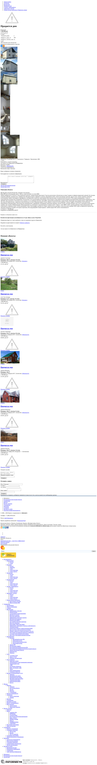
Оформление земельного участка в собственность (22, 625)
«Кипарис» (25, 261)
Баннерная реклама (12, 747)
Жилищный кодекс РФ (19, 639)
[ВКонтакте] (1, 46)
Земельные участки (9, 8)
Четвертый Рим (21, 520)
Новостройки (7, 1)
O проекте (6, 507)
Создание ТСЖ (14, 655)
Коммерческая (8, 6)
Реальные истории (11, 701)
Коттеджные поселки (15, 601)
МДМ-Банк (13, 713)
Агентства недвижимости (13, 739)
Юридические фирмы (12, 741)
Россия (11, 689)
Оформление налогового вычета (18, 617)
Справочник (7, 501)
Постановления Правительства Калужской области (23, 648)
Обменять (12, 567)
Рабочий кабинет (5, 542)
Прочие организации (12, 745)
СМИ (11, 665)
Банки (8, 711)
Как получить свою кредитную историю (20, 629)
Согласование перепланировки (18, 613)
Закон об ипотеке (11, 726)
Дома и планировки (12, 606)
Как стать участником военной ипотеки (20, 635)
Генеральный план (14, 663)
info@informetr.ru (8, 518)
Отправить (3, 184)
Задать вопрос (13, 705)
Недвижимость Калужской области (13, 499)
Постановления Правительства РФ (19, 647)
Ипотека (12, 690)
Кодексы (12, 638)
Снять (11, 568)
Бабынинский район (15, 681)
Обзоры (12, 697)
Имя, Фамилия (4, 484)
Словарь (9, 608)
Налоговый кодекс (17, 643)
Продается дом (7, 255)
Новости (9, 685)
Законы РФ (12, 644)
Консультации (10, 704)
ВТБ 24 (11, 720)
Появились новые (22, 10)
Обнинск (3, 536)
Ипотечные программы (13, 724)
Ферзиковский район (15, 676)
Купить (11, 562)
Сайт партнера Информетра (14, 751)
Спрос (11, 563)
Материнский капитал (15, 619)
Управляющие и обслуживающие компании (21, 662)
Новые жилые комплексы (10, 10)
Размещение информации (13, 749)
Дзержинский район (15, 680)
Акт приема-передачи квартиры (18, 621)
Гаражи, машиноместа (10, 7)
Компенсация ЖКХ (15, 620)
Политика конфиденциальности (12, 510)
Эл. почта (3, 487)
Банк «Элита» (13, 718)
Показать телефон (5, 164)
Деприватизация (14, 627)
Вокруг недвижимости (12, 703)
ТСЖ (8, 654)
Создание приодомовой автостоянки (19, 634)
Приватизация (13, 612)
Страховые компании (12, 730)
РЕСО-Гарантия (14, 734)
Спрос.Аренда (13, 571)
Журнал (6, 502)
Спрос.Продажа (14, 570)
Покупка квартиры (15, 623)
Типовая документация (16, 658)
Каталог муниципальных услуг (15, 673)
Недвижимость (7, 559)
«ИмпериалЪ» (10, 166)
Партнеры (6, 506)
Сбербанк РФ (13, 712)
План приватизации (15, 670)
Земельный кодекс (17, 640)
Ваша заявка (4, 490)
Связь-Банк (13, 723)
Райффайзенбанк (14, 722)
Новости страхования (12, 728)
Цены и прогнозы (14, 696)
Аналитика (9, 695)
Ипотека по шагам (14, 615)
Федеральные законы (15, 646)
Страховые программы (12, 735)
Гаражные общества (15, 671)
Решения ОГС (13, 651)
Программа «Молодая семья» (17, 624)
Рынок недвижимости (12, 693)
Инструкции (10, 609)
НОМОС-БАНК (14, 719)
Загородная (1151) (5, 186)
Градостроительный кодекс (20, 642)
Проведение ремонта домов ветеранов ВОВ (21, 628)
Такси (11, 669)
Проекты (12, 653)
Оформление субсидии (16, 611)
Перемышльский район (16, 677)
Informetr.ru (6, 754)
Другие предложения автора (8, 185)
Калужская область (15, 688)
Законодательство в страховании (15, 737)
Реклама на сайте (8, 509)
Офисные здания (14, 661)
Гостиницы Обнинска (15, 666)
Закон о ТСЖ (13, 657)
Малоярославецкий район (16, 678)
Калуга (11, 682)
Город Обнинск (11, 659)
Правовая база (10, 636)
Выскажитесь (4, 182)
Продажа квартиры (15, 616)
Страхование (7, 505)
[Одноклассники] (4, 46)
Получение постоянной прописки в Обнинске (22, 632)
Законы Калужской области (17, 650)
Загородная (7, 4)
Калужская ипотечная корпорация (18, 716)
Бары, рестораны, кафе (15, 667)
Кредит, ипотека (8, 503)
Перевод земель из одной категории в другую (21, 631)
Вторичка (6, 3)
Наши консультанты (15, 707)
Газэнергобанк (13, 715)
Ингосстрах (13, 731)
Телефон (3, 485)
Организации (10, 605)
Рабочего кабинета (25, 222)
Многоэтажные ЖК (15, 602)
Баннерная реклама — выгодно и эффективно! (13, 540)
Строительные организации (14, 743)
